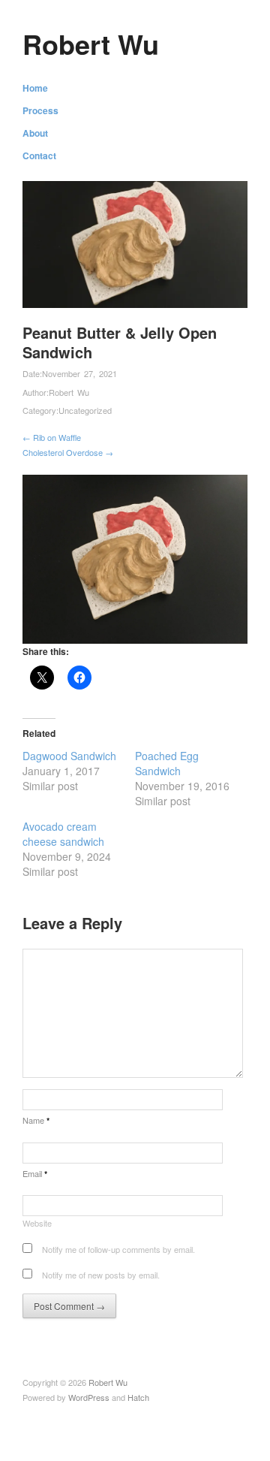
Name (36, 1120)
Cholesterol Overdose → (67, 452)
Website (37, 1223)
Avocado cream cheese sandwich (63, 834)
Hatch (138, 1397)
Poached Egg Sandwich (167, 763)
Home (35, 87)
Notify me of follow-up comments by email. (118, 1249)
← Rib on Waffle (51, 437)
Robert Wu (90, 43)
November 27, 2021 (79, 373)
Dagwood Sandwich (69, 755)
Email (34, 1173)
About (35, 132)
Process (40, 110)
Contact (39, 155)
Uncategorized (85, 410)
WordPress (89, 1397)
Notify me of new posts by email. (101, 1275)
